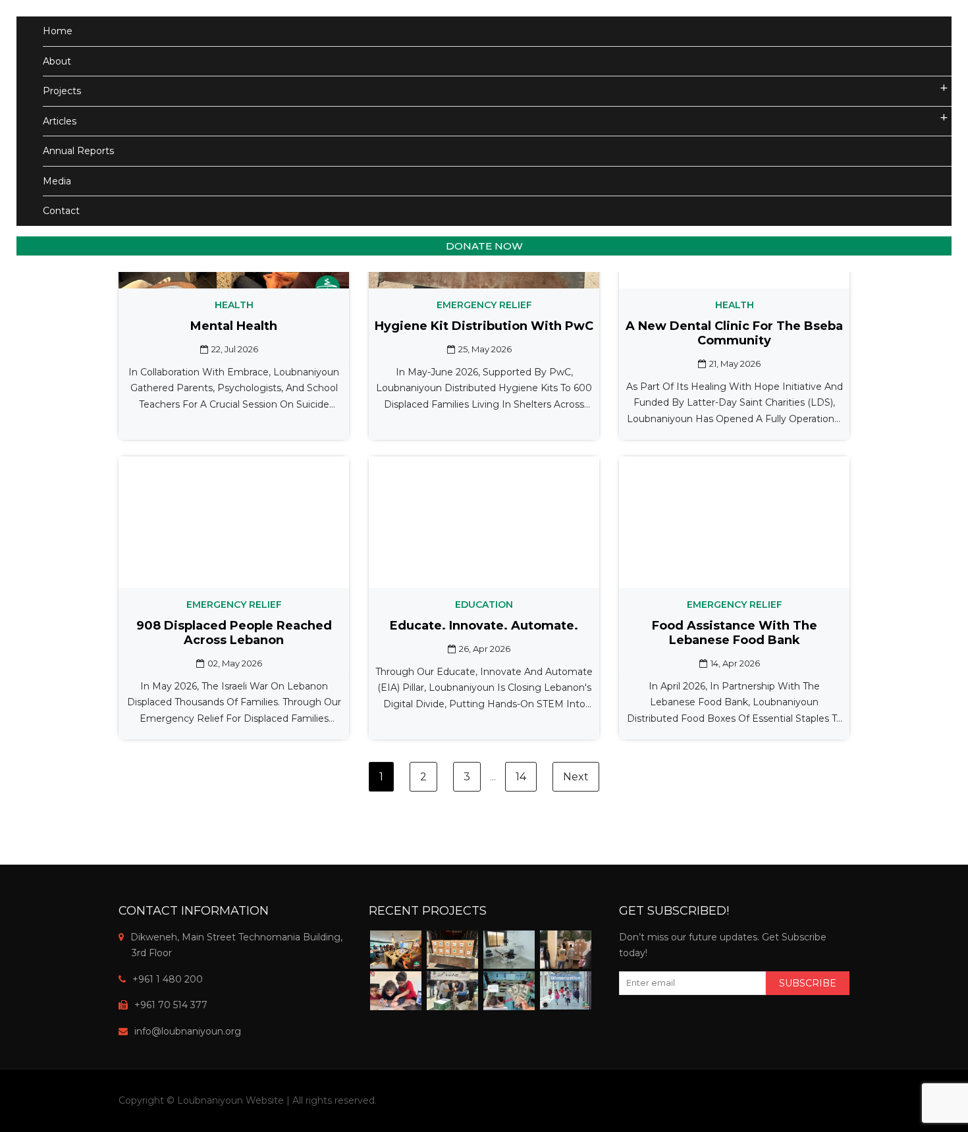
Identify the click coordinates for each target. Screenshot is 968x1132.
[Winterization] (565, 990)
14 (521, 776)
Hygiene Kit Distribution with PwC (484, 326)
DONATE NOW (484, 246)
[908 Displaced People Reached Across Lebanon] (565, 949)
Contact (61, 211)
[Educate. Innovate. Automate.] (395, 990)
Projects (62, 91)
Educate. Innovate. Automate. (484, 625)
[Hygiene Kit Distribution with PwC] (452, 949)
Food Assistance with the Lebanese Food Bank (734, 632)
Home (57, 31)
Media (57, 181)
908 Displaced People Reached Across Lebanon (234, 632)
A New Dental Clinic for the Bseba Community (734, 333)
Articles (59, 121)
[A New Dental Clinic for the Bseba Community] (509, 949)
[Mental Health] (395, 949)
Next (576, 776)
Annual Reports (78, 151)
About (57, 61)
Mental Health (233, 326)
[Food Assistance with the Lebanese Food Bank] (452, 990)
